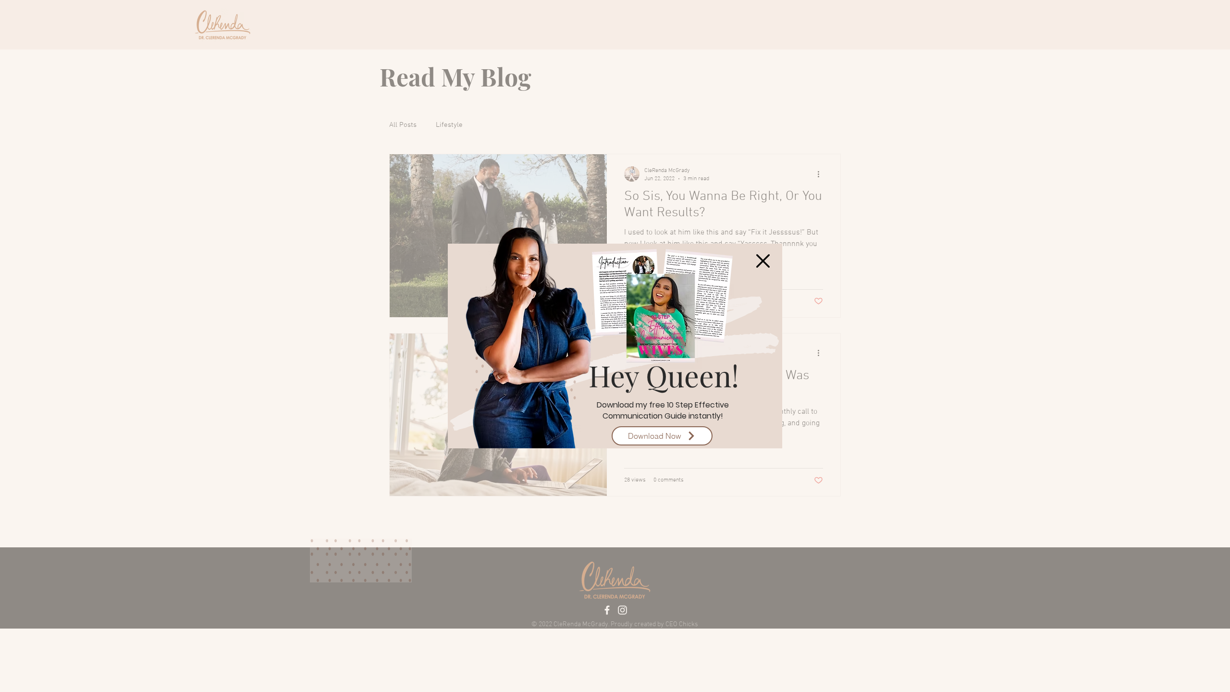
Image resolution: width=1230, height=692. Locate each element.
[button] (763, 261)
